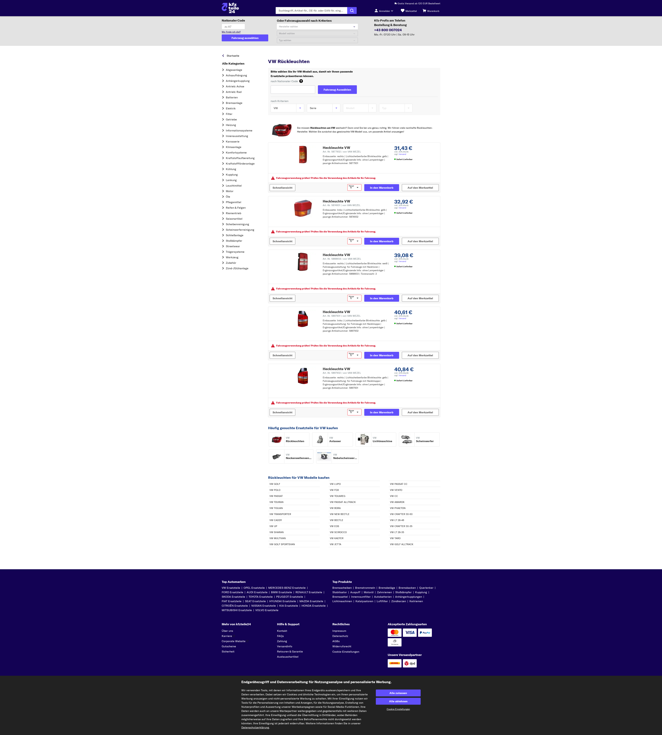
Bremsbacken (407, 587)
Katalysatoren (364, 601)
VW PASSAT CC (398, 484)
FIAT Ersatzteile (232, 601)
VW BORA (335, 508)
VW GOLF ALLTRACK (401, 544)
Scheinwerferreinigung (240, 229)
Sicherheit (228, 651)
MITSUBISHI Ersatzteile (237, 610)
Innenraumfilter (361, 596)
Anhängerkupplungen (408, 596)
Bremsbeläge (387, 587)
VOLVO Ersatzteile (266, 610)
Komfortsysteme (236, 152)
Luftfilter (382, 601)
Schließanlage (234, 235)
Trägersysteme (235, 251)
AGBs (336, 641)
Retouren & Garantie (290, 651)
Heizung (231, 125)
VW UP (273, 526)
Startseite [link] (233, 55)
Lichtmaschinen (342, 601)
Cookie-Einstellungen (345, 651)
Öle (228, 196)
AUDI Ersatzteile (257, 592)
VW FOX (334, 490)
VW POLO (274, 490)
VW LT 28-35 (397, 532)
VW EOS (334, 526)
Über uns (227, 630)
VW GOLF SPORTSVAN (282, 544)
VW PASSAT (276, 496)
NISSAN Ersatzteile (263, 605)
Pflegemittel (233, 202)
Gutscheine (229, 646)
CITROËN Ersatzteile (235, 605)
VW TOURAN (276, 502)
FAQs (280, 635)
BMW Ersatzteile (281, 592)
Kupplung (232, 174)
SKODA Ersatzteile (233, 596)
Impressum (339, 630)
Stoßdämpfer (234, 240)
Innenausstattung (237, 136)
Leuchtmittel (234, 185)
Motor (229, 191)
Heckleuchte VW (336, 147)
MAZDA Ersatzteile (311, 601)
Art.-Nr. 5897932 (342, 372)
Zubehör (231, 262)
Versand (402, 154)
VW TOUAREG (337, 496)
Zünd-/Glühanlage (237, 268)
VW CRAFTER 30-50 (401, 514)
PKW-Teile (274, 54)
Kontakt (282, 630)
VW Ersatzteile (302, 54)
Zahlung (282, 641)
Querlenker (426, 587)
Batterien (232, 97)
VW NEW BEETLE (339, 514)
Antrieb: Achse (235, 86)
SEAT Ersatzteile (255, 601)
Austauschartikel (287, 656)
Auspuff (355, 592)
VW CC (394, 496)
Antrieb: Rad (234, 92)
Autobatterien (383, 596)
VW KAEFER (336, 538)
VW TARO (395, 538)
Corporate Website (233, 641)
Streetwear (233, 246)
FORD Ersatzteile (232, 592)
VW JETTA (335, 544)
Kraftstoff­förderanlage (240, 163)
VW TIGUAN (276, 508)
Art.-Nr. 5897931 (342, 315)
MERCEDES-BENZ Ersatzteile (287, 587)
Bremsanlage (234, 103)
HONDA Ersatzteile (314, 605)
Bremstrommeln (365, 587)
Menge (351, 186)
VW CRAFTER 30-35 (401, 526)
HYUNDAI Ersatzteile (282, 601)
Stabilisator (339, 592)
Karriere (227, 635)
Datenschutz (340, 635)
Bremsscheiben (342, 587)
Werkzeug (232, 257)
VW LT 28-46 (397, 520)
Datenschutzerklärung (255, 727)
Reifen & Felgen (236, 207)
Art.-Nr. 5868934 (342, 258)
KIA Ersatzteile (288, 605)
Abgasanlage (234, 70)
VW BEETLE (336, 520)
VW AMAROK (397, 502)
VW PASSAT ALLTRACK (343, 502)
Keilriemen (416, 601)
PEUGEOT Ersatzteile (289, 596)
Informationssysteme (239, 130)
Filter (229, 114)
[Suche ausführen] (352, 10)
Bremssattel (340, 596)
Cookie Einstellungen (398, 709)
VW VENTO (396, 490)
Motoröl (369, 592)
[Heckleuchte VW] (303, 154)
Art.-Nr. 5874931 (341, 205)
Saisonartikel (234, 218)
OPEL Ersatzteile (254, 587)
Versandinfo (284, 646)
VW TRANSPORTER (280, 514)
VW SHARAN (276, 532)
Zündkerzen (398, 601)
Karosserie (232, 141)
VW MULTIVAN (277, 538)
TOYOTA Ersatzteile (261, 596)
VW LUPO (335, 484)
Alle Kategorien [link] (233, 63)
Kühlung (231, 169)
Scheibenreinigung (237, 224)
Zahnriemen (384, 592)
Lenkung (231, 180)
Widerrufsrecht (341, 646)
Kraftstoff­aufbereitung (240, 158)
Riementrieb (233, 213)
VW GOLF (274, 484)
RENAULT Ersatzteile (308, 592)
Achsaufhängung (236, 75)
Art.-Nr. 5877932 (342, 151)
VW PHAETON (397, 508)
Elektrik (231, 108)
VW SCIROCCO (338, 532)
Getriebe (231, 119)
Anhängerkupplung (238, 81)
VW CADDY (275, 520)
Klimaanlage (233, 147)
